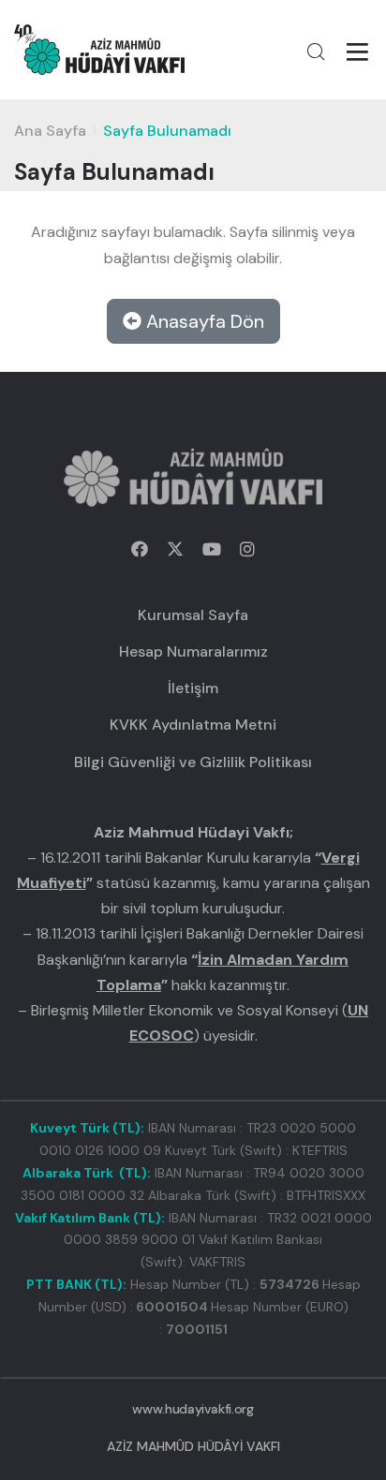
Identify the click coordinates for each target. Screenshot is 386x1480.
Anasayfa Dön (202, 321)
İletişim (193, 688)
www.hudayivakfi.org (192, 1408)
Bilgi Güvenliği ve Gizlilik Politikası (193, 762)
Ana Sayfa (50, 131)
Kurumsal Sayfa (193, 615)
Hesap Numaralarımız (193, 651)
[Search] (316, 51)
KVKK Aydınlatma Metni (193, 724)
